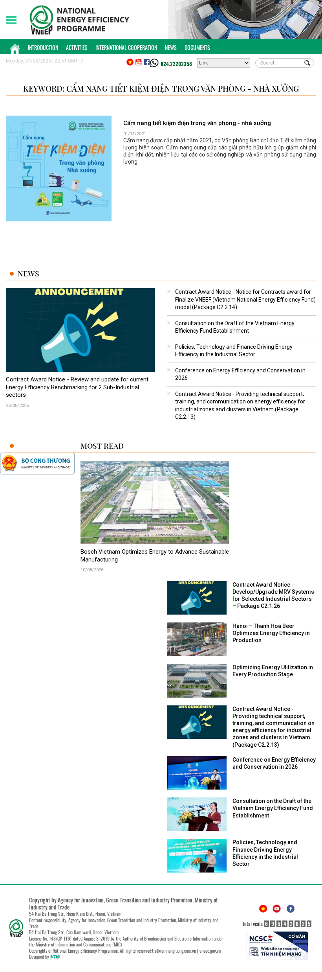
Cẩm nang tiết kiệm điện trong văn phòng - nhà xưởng (197, 123)
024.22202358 (176, 64)
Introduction (43, 47)
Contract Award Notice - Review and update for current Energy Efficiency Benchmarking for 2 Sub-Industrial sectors (77, 387)
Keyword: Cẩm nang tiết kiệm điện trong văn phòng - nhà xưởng (161, 88)
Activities (77, 47)
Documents (197, 47)
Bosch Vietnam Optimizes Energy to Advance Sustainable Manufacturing (154, 555)
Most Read (102, 446)
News (171, 47)
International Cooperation (126, 47)
